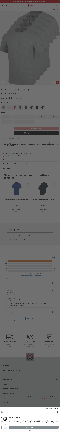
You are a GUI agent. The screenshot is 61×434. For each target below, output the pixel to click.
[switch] (5, 428)
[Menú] (8, 417)
